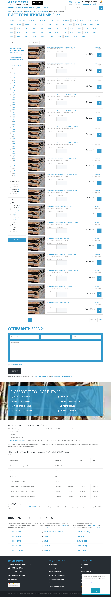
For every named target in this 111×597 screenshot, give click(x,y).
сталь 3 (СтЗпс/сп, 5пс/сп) (53, 532)
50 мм (64, 32)
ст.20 (51, 20)
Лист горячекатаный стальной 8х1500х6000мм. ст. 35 (61, 95)
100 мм (34, 36)
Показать (17, 240)
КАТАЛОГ (39, 2)
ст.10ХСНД (22, 20)
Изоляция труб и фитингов (56, 586)
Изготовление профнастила (56, 579)
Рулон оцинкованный (15, 57)
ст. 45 (89, 20)
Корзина (101, 4)
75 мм (11, 36)
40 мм (49, 32)
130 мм (59, 36)
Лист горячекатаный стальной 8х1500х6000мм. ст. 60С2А (62, 270)
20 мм (64, 28)
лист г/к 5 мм (17, 546)
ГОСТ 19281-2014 (94, 525)
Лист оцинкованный (15, 48)
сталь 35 (47, 541)
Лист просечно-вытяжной (17, 50)
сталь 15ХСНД (82, 546)
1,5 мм (27, 24)
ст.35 (74, 20)
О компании (84, 564)
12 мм (34, 28)
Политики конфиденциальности (41, 376)
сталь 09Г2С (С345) (83, 532)
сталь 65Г (47, 550)
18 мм (56, 28)
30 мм (11, 32)
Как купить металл (86, 571)
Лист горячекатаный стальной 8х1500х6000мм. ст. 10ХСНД (63, 190)
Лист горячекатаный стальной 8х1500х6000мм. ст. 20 (61, 79)
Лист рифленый (14, 52)
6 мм (77, 24)
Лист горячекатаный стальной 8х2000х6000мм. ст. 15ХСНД (63, 222)
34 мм (26, 32)
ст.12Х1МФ (32, 20)
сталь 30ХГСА (81, 550)
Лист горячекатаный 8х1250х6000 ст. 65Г (58, 238)
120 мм (51, 36)
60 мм (79, 32)
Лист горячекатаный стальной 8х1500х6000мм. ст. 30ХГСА (62, 174)
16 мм (49, 28)
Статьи (56, 593)
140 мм (75, 36)
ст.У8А (19, 24)
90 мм (26, 36)
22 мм (71, 28)
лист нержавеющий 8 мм (17, 440)
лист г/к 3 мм (17, 536)
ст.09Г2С (12, 20)
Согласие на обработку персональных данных (61, 376)
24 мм (79, 28)
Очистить (17, 245)
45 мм (56, 32)
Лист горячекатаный (15, 46)
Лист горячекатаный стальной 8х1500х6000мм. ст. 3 (61, 47)
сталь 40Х (80, 536)
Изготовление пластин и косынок (58, 583)
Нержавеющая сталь (54, 568)
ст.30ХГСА (66, 20)
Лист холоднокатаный (16, 55)
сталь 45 (47, 546)
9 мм (98, 24)
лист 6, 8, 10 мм (17, 550)
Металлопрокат (53, 564)
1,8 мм (34, 24)
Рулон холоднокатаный (16, 59)
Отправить (14, 371)
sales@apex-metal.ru (90, 4)
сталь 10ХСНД (82, 541)
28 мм (94, 28)
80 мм (18, 36)
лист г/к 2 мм (17, 532)
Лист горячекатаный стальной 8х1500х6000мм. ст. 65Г (61, 254)
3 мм (57, 24)
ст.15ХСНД (43, 20)
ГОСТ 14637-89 (64, 525)
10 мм (11, 28)
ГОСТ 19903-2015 (34, 507)
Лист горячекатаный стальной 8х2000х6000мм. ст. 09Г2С (62, 143)
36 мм (41, 32)
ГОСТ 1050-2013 (44, 527)
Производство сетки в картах (57, 575)
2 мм (42, 24)
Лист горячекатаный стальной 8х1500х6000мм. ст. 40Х (61, 159)
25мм (86, 28)
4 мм (63, 24)
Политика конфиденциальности (26, 593)
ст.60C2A (97, 20)
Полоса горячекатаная (68, 411)
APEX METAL (18, 2)
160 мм (83, 36)
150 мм (67, 36)
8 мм (91, 24)
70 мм (94, 32)
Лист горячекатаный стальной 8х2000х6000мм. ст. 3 (61, 63)
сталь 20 (47, 536)
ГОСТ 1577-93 (96, 527)
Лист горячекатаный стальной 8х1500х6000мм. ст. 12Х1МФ (63, 286)
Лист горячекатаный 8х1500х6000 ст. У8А (58, 302)
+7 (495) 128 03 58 (89, 2)
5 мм (70, 24)
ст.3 (58, 20)
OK (96, 591)
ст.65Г (11, 24)
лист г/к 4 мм (17, 541)
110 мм (42, 36)
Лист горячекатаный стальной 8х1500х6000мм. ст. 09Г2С (62, 127)
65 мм (86, 32)
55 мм (71, 32)
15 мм (41, 28)
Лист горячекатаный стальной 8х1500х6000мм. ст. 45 (61, 111)
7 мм (84, 24)
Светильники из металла (55, 571)
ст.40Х (82, 20)
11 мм (18, 28)
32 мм (18, 32)
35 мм (34, 32)
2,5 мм (49, 24)
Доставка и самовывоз (87, 568)
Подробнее (94, 583)
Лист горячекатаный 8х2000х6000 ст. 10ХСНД (59, 206)
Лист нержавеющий (67, 406)
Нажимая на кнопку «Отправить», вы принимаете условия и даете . (40, 376)
